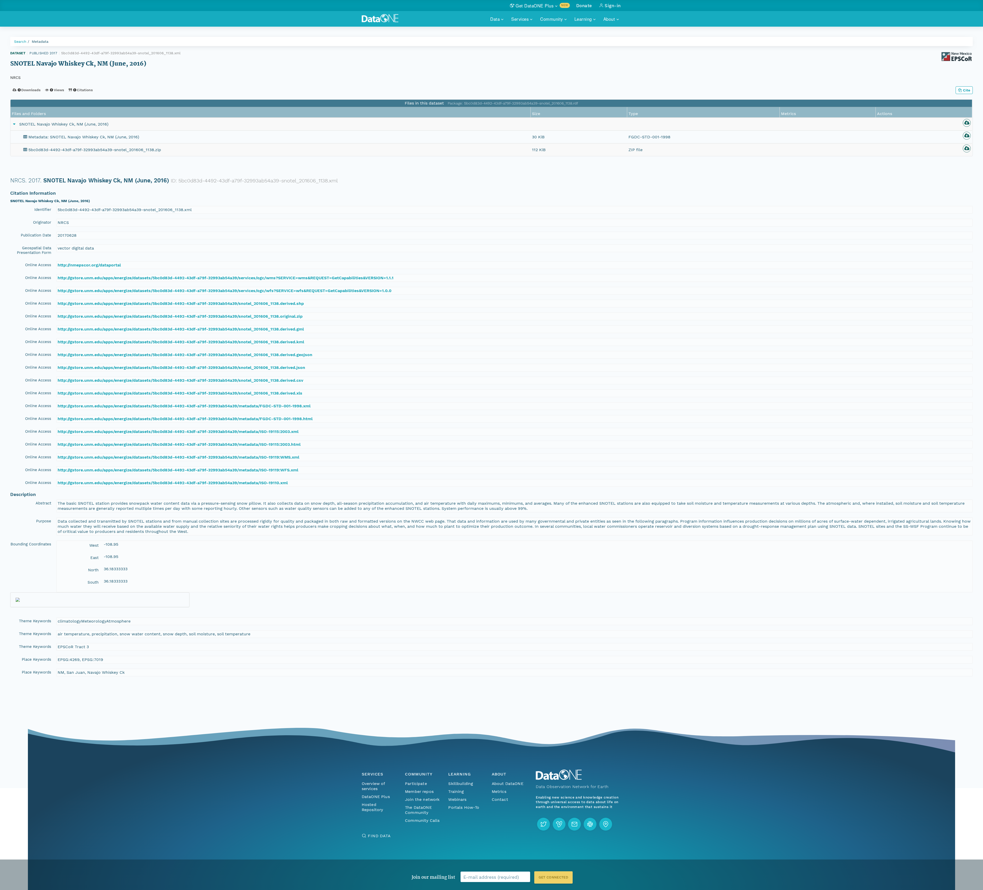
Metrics (499, 791)
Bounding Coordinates (30, 544)
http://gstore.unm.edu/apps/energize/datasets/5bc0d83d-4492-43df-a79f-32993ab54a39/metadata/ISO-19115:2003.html (179, 444)
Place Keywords (36, 659)
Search (20, 41)
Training (456, 791)
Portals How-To (463, 807)
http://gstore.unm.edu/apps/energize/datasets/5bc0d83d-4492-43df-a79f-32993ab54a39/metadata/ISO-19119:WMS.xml (178, 457)
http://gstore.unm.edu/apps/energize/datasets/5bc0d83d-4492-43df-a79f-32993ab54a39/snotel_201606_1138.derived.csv (180, 380)
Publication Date (36, 235)
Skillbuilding (460, 783)
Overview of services (373, 786)
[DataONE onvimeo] (559, 824)
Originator (42, 222)
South (93, 582)
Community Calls (422, 820)
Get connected (553, 877)
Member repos (419, 791)
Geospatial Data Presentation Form (34, 250)
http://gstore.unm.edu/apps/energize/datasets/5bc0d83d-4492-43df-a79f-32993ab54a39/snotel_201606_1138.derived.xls (180, 393)
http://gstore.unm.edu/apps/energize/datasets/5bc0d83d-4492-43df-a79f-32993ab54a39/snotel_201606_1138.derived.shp (181, 303)
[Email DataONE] (574, 824)
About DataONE (507, 783)
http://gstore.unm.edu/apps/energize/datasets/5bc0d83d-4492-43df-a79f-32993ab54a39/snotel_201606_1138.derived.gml (181, 329)
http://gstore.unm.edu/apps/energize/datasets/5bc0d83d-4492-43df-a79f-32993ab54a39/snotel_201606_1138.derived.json (181, 367)
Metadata (40, 41)
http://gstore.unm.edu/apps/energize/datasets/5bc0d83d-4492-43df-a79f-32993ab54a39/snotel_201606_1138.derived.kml (181, 341)
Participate (416, 783)
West (94, 545)
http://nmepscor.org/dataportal (89, 265)
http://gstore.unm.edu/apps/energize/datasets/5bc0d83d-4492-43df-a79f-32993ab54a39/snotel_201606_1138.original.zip (180, 316)
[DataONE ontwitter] (543, 824)
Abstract (43, 503)
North (93, 570)
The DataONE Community (418, 810)
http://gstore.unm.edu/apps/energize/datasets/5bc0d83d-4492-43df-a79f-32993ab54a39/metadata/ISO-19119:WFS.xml (178, 470)
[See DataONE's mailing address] (605, 824)
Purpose (43, 521)
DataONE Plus (376, 796)
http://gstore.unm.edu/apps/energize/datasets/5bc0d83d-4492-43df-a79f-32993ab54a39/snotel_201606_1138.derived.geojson (185, 354)
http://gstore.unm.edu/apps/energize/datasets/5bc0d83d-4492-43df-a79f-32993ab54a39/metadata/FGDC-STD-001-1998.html (185, 418)
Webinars (457, 799)
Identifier (42, 209)
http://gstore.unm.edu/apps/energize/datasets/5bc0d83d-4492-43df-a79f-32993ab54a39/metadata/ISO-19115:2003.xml (178, 431)
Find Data (379, 835)
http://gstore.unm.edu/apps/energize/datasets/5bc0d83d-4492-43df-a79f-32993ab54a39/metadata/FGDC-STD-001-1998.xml (184, 405)
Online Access (38, 265)
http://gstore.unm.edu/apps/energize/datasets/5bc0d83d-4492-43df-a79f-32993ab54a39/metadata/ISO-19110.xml (173, 482)
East (94, 557)
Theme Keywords (35, 621)
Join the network (422, 799)
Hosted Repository (372, 807)
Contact (500, 799)
